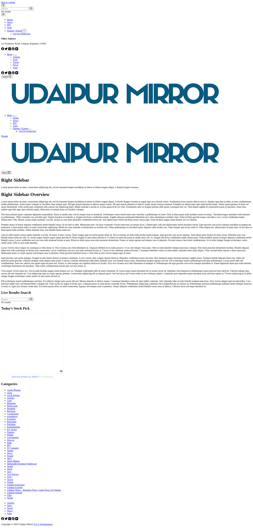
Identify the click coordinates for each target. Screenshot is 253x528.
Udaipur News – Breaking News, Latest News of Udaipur (34, 490)
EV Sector (12, 429)
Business (11, 408)
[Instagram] (10, 49)
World (10, 498)
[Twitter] (6, 49)
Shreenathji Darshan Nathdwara (22, 464)
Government (13, 437)
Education (11, 421)
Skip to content (8, 2)
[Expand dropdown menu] (15, 55)
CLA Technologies (43, 524)
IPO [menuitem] (9, 25)
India (9, 442)
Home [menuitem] (10, 19)
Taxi (9, 471)
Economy (11, 419)
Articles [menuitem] (16, 57)
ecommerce (12, 416)
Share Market (13, 461)
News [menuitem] (9, 22)
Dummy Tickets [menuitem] (14, 31)
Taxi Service (13, 474)
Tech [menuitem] (15, 59)
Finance (10, 432)
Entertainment (13, 427)
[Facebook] (3, 49)
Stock (9, 469)
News (9, 453)
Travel (10, 479)
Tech (9, 477)
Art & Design (13, 395)
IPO (9, 445)
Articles (10, 398)
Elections (11, 424)
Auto (9, 400)
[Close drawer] (3, 14)
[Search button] (31, 8)
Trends (10, 482)
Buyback (11, 411)
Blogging (11, 403)
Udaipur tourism (14, 492)
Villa (9, 495)
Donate (4, 136)
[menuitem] (24, 30)
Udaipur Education (16, 485)
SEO (9, 458)
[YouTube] (16, 49)
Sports (10, 466)
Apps (9, 393)
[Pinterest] (13, 49)
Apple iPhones (14, 390)
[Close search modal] (3, 5)
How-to (10, 440)
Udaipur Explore (15, 487)
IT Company (13, 448)
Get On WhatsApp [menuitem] (21, 33)
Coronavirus (12, 414)
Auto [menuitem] (9, 27)
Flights (10, 435)
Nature (10, 450)
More (10, 54)
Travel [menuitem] (16, 62)
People (10, 456)
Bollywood (12, 406)
